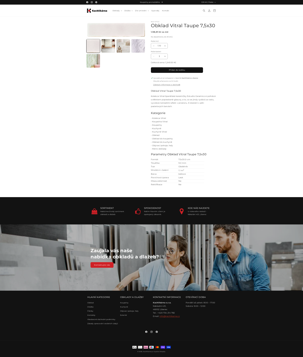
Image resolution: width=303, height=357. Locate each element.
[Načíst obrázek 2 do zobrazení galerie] (108, 46)
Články (90, 311)
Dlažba (90, 307)
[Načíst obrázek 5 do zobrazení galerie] (93, 61)
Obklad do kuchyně (162, 142)
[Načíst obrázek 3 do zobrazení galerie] (123, 46)
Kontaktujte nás (102, 265)
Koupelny (157, 125)
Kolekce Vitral (159, 118)
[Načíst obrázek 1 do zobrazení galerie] (93, 46)
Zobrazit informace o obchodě (166, 85)
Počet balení (156, 52)
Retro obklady (159, 149)
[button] (117, 10)
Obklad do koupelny (162, 139)
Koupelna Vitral (160, 121)
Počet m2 (154, 41)
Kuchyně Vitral (159, 132)
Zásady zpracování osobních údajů (102, 323)
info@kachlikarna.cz (170, 316)
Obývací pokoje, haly (162, 145)
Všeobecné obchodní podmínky (101, 319)
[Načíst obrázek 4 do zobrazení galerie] (138, 46)
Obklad (156, 135)
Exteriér (123, 315)
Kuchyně (156, 128)
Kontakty (91, 315)
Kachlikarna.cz (148, 351)
